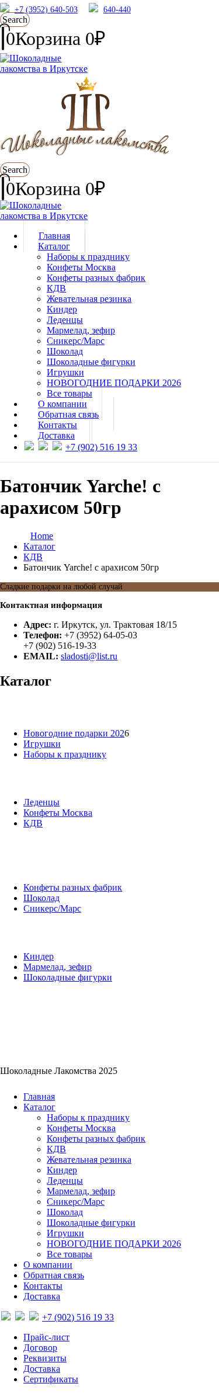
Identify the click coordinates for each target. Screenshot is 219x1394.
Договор (40, 1348)
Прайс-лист (46, 1337)
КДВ (56, 288)
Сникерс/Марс (76, 341)
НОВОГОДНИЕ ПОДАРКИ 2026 (114, 383)
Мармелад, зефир (81, 330)
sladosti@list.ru (89, 656)
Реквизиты (45, 1358)
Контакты (42, 1286)
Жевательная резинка (89, 299)
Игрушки (65, 372)
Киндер (62, 309)
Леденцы (65, 320)
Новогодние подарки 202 (73, 733)
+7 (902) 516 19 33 (101, 447)
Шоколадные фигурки (91, 362)
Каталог (54, 246)
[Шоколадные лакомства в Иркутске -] (44, 216)
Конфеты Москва (81, 267)
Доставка (56, 435)
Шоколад (65, 351)
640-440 (117, 9)
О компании (47, 1265)
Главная (39, 1096)
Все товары (69, 1254)
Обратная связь (53, 1275)
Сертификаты (50, 1379)
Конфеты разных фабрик (96, 278)
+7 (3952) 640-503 (46, 9)
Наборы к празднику (88, 257)
